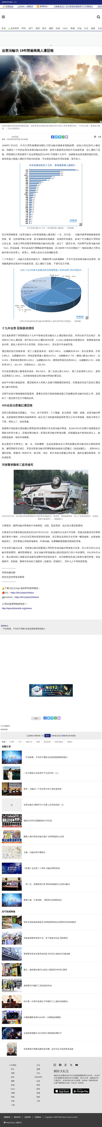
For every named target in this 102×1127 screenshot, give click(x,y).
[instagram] (55, 1064)
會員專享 (15, 28)
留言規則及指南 (4, 729)
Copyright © (49, 1117)
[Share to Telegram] (59, 136)
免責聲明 (27, 1117)
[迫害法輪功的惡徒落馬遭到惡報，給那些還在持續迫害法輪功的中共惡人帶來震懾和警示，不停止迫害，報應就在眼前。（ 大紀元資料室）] (51, 89)
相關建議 (7, 1117)
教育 (38, 1089)
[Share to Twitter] (56, 136)
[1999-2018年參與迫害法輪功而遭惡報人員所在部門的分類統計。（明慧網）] (51, 293)
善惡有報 (47, 742)
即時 (24, 28)
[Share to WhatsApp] (63, 136)
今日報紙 (12, 1065)
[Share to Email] (66, 136)
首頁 (3, 28)
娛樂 (38, 1093)
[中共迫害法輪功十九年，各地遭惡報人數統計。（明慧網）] (51, 194)
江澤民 (11, 742)
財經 (58, 28)
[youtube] (76, 1064)
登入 (47, 736)
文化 (100, 28)
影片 (13, 1069)
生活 (86, 28)
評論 (79, 28)
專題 (13, 1097)
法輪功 (69, 742)
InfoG (65, 28)
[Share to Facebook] (52, 136)
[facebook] (60, 1064)
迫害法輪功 (58, 742)
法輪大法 (29, 742)
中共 (20, 742)
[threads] (66, 1064)
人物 (13, 1105)
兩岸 (44, 28)
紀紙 (38, 1081)
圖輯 (38, 1097)
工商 (38, 1101)
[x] (71, 1064)
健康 (93, 28)
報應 (38, 742)
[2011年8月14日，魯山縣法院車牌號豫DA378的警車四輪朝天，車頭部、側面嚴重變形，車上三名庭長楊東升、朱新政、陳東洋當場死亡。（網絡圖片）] (51, 492)
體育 (38, 1085)
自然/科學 (38, 1077)
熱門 (30, 28)
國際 (51, 28)
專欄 (72, 28)
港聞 (37, 28)
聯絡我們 (17, 1117)
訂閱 (61, 736)
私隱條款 (38, 1117)
